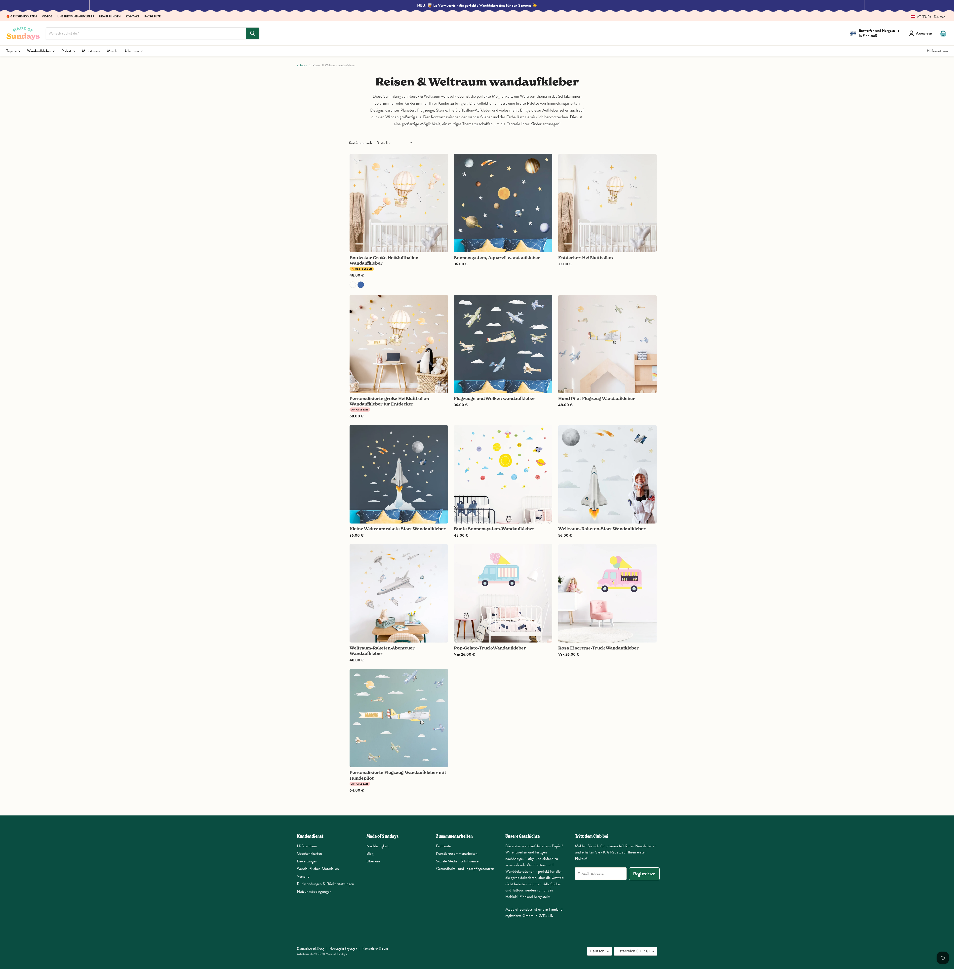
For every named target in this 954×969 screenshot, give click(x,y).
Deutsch (597, 951)
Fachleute (152, 16)
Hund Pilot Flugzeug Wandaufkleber (596, 398)
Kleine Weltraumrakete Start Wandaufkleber (398, 528)
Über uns (132, 51)
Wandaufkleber (39, 51)
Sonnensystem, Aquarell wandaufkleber (497, 257)
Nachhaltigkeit (377, 846)
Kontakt (133, 16)
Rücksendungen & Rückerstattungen (325, 884)
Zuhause (302, 65)
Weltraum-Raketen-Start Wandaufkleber (602, 528)
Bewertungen (110, 16)
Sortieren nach (360, 143)
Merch (112, 51)
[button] (926, 16)
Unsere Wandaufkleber (75, 16)
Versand (303, 876)
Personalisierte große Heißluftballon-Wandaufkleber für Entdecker (390, 401)
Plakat (67, 51)
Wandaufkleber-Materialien (318, 869)
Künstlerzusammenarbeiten (456, 853)
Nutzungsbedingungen (314, 891)
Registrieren (644, 873)
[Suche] (252, 33)
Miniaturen (91, 51)
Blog (369, 853)
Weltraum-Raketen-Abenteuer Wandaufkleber (382, 650)
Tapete (12, 51)
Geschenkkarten (309, 853)
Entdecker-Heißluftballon (585, 257)
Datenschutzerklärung (310, 948)
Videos (47, 16)
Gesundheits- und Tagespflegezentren (465, 869)
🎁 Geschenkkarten (21, 16)
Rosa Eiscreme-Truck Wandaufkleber (598, 647)
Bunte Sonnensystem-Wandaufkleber (494, 528)
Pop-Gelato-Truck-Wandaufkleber (490, 647)
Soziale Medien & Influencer (458, 861)
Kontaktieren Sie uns (375, 948)
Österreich (633, 951)
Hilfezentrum (937, 51)
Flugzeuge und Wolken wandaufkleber (494, 398)
